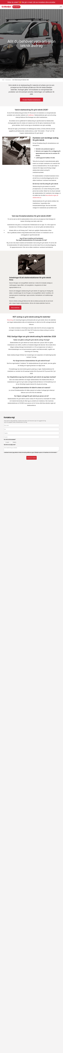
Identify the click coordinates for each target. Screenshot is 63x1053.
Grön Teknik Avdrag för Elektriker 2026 (20, 79)
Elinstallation (8, 79)
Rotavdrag (10, 320)
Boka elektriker (15, 307)
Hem (3, 79)
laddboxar (31, 115)
